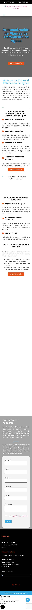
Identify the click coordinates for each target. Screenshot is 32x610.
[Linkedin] (13, 584)
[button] (4, 14)
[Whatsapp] (19, 584)
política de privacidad (20, 516)
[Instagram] (16, 584)
